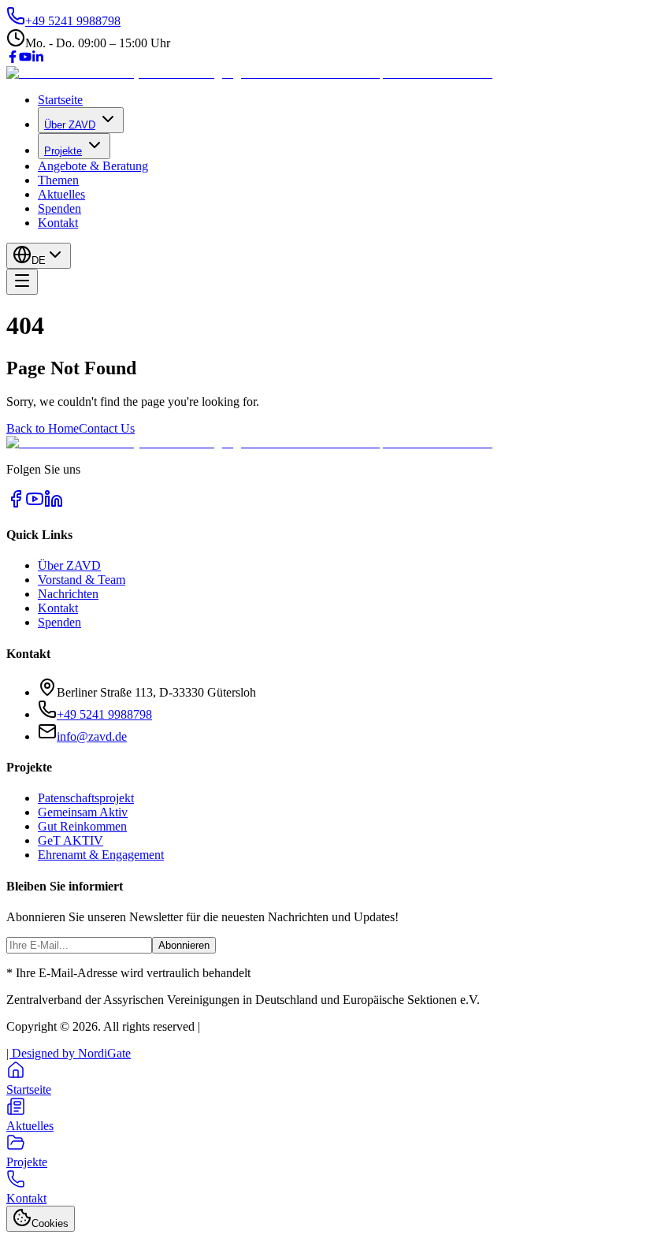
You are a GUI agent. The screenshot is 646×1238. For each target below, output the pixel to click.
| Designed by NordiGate (68, 1053)
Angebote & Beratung (93, 166)
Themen (58, 180)
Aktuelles (61, 194)
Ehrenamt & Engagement (101, 854)
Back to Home (42, 428)
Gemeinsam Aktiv (83, 812)
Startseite (60, 99)
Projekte (63, 151)
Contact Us (107, 428)
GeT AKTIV (70, 840)
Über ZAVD (69, 125)
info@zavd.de (92, 736)
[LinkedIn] (38, 58)
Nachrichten (68, 593)
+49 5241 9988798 (104, 714)
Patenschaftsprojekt (86, 798)
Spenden (59, 208)
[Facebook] (12, 58)
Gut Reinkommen (82, 826)
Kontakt (58, 222)
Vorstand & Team (81, 579)
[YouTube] (25, 58)
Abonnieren (184, 945)
